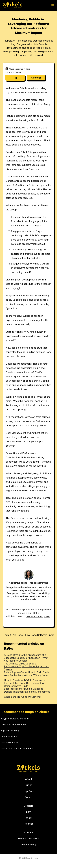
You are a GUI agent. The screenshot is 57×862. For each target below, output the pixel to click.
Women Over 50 (10, 742)
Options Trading (10, 730)
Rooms (28, 797)
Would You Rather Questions (17, 748)
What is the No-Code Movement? (22, 696)
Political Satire (9, 736)
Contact (28, 832)
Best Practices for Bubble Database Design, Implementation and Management (27, 690)
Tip (15, 77)
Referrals (28, 823)
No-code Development (14, 724)
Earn (28, 811)
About (28, 779)
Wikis (29, 817)
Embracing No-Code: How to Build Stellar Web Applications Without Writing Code (27, 674)
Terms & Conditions (28, 838)
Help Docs (28, 791)
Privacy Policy (28, 844)
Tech (6, 635)
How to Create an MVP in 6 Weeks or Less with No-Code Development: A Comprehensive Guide (25, 683)
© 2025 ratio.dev (28, 858)
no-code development (38, 616)
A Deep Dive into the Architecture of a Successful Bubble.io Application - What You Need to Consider (26, 658)
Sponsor (36, 77)
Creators (28, 805)
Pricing (28, 785)
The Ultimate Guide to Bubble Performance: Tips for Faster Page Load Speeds (26, 666)
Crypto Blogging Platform (15, 718)
